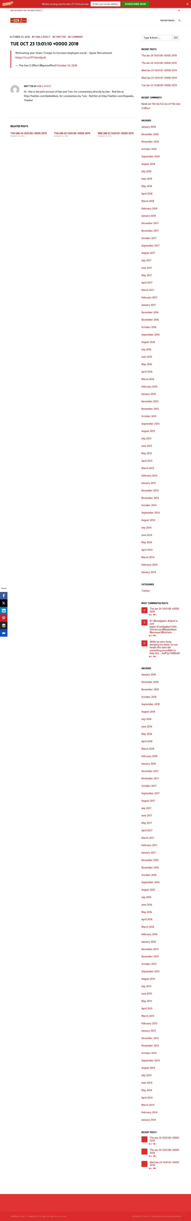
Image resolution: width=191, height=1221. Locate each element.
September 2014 (150, 512)
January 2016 (148, 393)
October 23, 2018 (67, 65)
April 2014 (147, 549)
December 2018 (149, 134)
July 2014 (146, 527)
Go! (175, 37)
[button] (95, 4)
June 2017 (146, 267)
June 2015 (146, 445)
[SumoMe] (3, 633)
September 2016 (150, 334)
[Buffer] (3, 625)
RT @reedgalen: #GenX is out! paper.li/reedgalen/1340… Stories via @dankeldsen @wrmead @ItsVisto (164, 627)
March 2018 (147, 201)
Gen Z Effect (43, 36)
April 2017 (146, 282)
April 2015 (146, 460)
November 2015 (150, 408)
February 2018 (149, 208)
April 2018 (146, 193)
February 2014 (149, 564)
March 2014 (147, 557)
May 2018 (146, 186)
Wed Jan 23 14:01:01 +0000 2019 (116, 133)
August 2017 (148, 252)
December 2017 (149, 223)
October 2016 (148, 327)
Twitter (60, 36)
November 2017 (150, 230)
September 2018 (150, 156)
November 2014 (150, 497)
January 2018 (148, 215)
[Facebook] (3, 595)
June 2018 (146, 178)
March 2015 (147, 468)
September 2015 (150, 423)
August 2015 (148, 431)
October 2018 (148, 149)
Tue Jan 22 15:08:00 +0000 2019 (159, 85)
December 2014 (150, 490)
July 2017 (146, 260)
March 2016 (147, 379)
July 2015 (146, 438)
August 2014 (148, 520)
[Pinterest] (3, 618)
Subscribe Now (135, 4)
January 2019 (148, 126)
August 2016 (148, 342)
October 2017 (148, 238)
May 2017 (146, 275)
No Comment (75, 36)
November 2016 (150, 319)
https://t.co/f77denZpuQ (30, 57)
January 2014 (148, 572)
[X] (3, 603)
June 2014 (146, 535)
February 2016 (149, 386)
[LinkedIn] (3, 610)
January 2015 (148, 483)
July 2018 (146, 171)
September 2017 (150, 245)
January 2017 (148, 304)
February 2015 (149, 475)
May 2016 (146, 364)
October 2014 (149, 505)
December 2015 (149, 401)
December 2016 (149, 312)
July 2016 (146, 349)
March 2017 (147, 290)
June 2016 (146, 356)
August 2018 (148, 163)
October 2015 (148, 416)
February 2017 (149, 297)
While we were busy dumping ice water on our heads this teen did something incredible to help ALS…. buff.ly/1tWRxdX (165, 647)
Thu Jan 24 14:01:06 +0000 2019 (28, 133)
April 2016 (146, 371)
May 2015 (146, 453)
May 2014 (146, 542)
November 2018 (150, 141)
